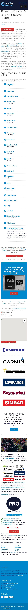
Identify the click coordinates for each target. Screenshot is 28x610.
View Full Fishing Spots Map (8, 342)
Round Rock (10, 84)
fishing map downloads (16, 66)
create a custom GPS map (19, 308)
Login (20, 2)
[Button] (25, 6)
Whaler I (9, 108)
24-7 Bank (9, 211)
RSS (12, 597)
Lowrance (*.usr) (15, 45)
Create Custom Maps (8, 520)
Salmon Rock (10, 120)
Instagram (5, 597)
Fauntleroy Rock (11, 145)
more (8, 46)
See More (14, 429)
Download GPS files (8, 518)
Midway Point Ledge (13, 216)
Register (25, 2)
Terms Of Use (20, 606)
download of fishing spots (14, 535)
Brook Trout (10, 140)
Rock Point (10, 176)
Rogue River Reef (12, 96)
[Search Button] (21, 6)
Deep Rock (9, 159)
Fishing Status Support (12, 583)
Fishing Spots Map (9, 458)
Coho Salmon (10, 223)
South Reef (10, 171)
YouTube (10, 597)
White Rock (10, 152)
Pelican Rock (10, 101)
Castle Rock (10, 113)
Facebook (2, 597)
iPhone (7, 51)
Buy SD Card (14, 293)
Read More (20, 575)
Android (3, 51)
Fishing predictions (7, 522)
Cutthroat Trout (11, 127)
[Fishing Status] (7, 4)
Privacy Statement (6, 608)
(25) (4, 24)
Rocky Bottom (11, 195)
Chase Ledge (10, 133)
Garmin (20, 43)
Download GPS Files (8, 29)
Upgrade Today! (14, 531)
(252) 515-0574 (10, 585)
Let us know (13, 552)
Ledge (8, 183)
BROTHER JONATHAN (14, 228)
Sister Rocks (10, 188)
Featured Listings (7, 524)
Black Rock (10, 91)
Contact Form (8, 587)
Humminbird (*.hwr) (6, 45)
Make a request (5, 494)
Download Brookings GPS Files (14, 256)
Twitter (7, 597)
